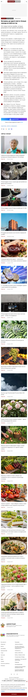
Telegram (17, 674)
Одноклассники (14, 674)
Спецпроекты (18, 650)
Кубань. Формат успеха (20, 654)
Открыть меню (1, 1)
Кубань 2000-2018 (19, 652)
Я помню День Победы (20, 657)
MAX (22, 122)
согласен (14, 694)
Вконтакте (11, 674)
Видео (2, 659)
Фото (2, 657)
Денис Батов (18, 18)
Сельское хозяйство (5, 663)
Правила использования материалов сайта (20, 667)
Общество (3, 18)
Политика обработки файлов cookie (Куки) (19, 670)
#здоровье (3, 126)
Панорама (17, 642)
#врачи (9, 126)
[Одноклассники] (6, 129)
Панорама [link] (3, 262)
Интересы (3, 665)
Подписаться (15, 119)
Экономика (3, 648)
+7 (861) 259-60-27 (7, 680)
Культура (3, 654)
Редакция (17, 662)
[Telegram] (9, 129)
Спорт (2, 652)
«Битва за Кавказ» (19, 644)
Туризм (2, 661)
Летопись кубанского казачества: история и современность (19, 647)
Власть (2, 646)
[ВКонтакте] (3, 129)
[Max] (11, 129)
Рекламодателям (18, 664)
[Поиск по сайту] (26, 1)
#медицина (14, 126)
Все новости (3, 642)
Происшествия (4, 650)
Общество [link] (3, 159)
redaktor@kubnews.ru (20, 680)
